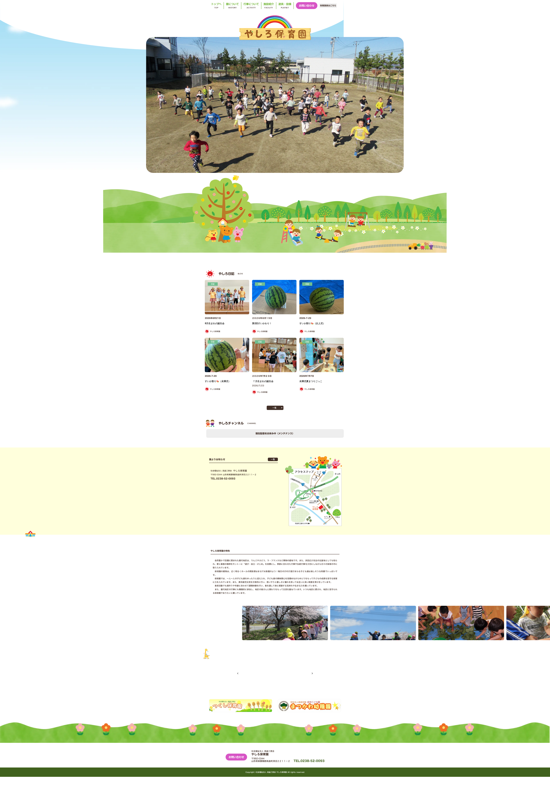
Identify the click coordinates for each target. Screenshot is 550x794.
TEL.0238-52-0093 (309, 760)
